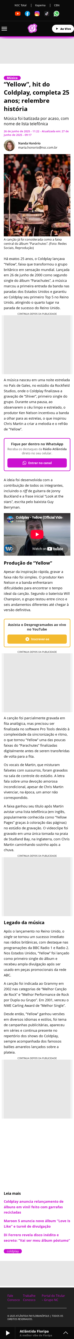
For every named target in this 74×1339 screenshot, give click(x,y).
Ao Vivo (65, 29)
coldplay (13, 1251)
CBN (57, 5)
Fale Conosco (13, 1298)
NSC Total (21, 5)
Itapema (40, 5)
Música (12, 78)
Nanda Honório (29, 143)
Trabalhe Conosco (29, 1298)
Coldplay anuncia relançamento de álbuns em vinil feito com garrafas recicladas (34, 1207)
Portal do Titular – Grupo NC (53, 1298)
